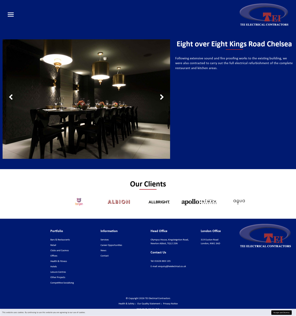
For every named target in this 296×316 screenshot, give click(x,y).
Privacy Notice (170, 303)
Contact (18, 51)
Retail (53, 245)
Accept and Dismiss (281, 312)
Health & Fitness (58, 261)
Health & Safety (22, 61)
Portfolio (18, 36)
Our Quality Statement (26, 56)
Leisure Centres (58, 271)
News (17, 46)
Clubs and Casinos (59, 250)
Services (18, 31)
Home (17, 26)
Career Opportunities (25, 41)
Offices (53, 255)
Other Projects (57, 277)
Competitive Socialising (62, 282)
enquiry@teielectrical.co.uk (172, 266)
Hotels (53, 266)
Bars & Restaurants (60, 239)
